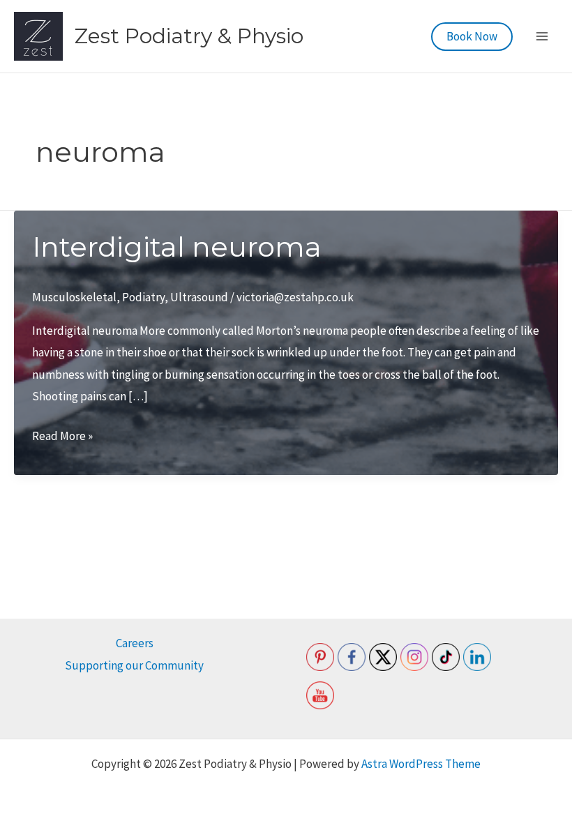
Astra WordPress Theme (421, 763)
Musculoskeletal (74, 297)
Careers (134, 643)
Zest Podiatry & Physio (189, 36)
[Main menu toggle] (543, 36)
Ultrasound (199, 297)
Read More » (62, 438)
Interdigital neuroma (177, 246)
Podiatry (143, 297)
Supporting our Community (134, 665)
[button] (472, 36)
